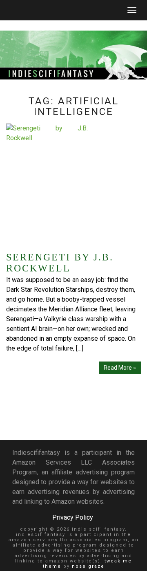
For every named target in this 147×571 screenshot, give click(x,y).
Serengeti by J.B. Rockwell (60, 262)
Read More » (120, 367)
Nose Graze (88, 566)
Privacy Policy (72, 517)
